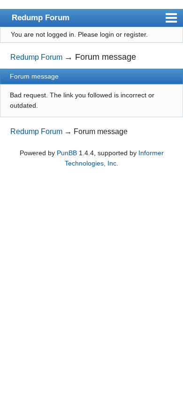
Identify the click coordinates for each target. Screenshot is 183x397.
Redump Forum (40, 17)
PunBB (67, 153)
